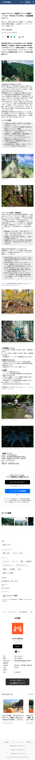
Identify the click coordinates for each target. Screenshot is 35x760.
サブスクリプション (21, 565)
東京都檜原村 (5, 581)
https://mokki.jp (10, 462)
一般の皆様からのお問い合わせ (17, 753)
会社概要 (6, 742)
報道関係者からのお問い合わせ (17, 746)
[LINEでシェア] (14, 36)
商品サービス (6, 544)
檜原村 (5, 569)
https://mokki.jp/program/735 (10, 285)
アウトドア (6, 561)
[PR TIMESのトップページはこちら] (7, 2)
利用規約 (28, 742)
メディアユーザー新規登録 (17, 491)
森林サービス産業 (8, 573)
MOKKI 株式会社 (23, 612)
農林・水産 (6, 553)
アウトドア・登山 (17, 553)
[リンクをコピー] (22, 36)
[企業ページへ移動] (17, 629)
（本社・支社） (14, 581)
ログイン (22, 2)
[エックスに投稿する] (8, 36)
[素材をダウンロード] (19, 36)
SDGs (19, 569)
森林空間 (28, 561)
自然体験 (12, 569)
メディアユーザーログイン (17, 482)
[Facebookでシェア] (11, 36)
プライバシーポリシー (17, 742)
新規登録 (28, 2)
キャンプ (14, 561)
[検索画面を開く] (33, 2)
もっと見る (30, 694)
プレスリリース (12, 612)
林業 (22, 561)
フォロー (17, 646)
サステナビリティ (8, 565)
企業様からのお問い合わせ (17, 749)
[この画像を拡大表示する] (8, 521)
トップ (4, 612)
